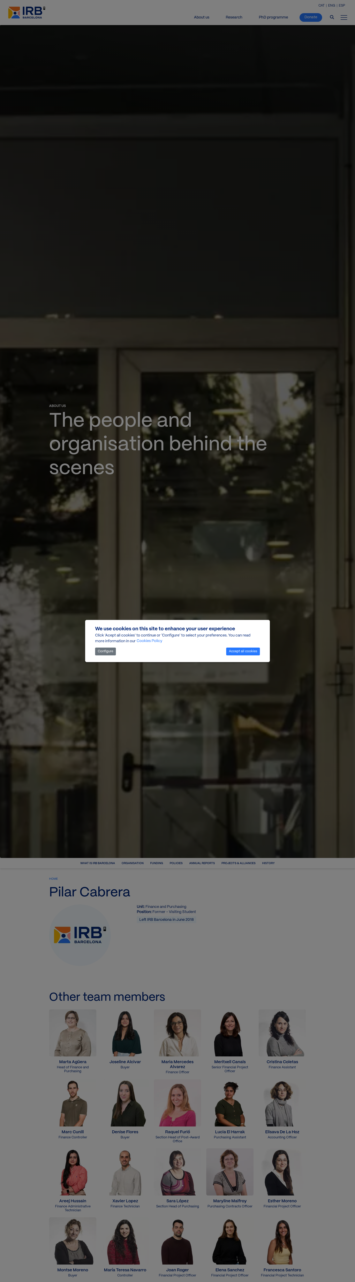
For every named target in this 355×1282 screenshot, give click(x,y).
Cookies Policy (149, 641)
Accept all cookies (243, 651)
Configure (105, 651)
